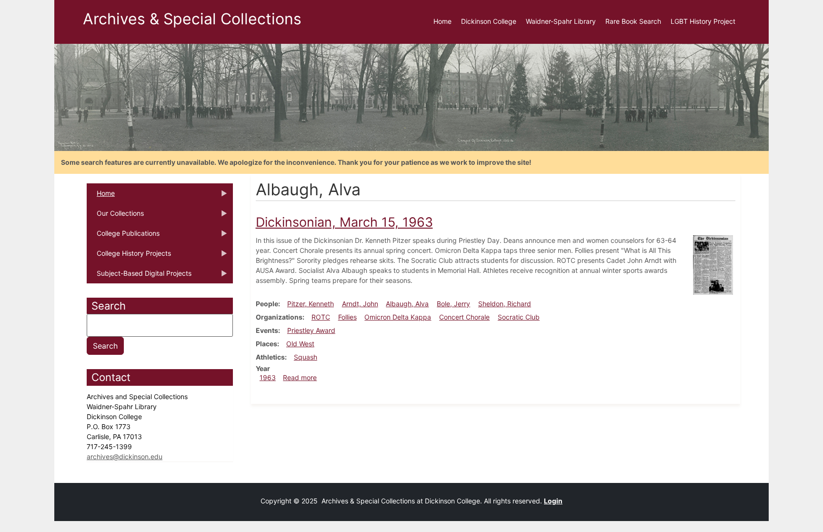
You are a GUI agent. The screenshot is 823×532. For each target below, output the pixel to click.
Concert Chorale (464, 317)
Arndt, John (360, 304)
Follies (347, 317)
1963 (268, 377)
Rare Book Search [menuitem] (633, 21)
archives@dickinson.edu (124, 456)
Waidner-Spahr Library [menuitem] (561, 21)
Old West (300, 344)
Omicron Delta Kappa (397, 317)
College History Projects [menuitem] (129, 256)
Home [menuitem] (442, 21)
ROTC (320, 317)
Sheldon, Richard (504, 304)
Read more (300, 377)
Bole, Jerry (453, 304)
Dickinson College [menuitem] (488, 21)
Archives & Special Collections (192, 19)
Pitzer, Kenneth (310, 304)
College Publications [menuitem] (123, 236)
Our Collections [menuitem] (115, 216)
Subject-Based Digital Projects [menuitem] (139, 276)
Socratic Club (519, 317)
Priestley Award (311, 330)
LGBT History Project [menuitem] (703, 21)
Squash (305, 357)
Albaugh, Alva (407, 304)
